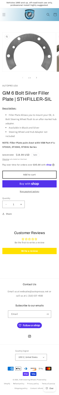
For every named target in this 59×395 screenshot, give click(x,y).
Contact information (38, 388)
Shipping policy (21, 388)
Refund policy (18, 383)
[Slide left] (22, 77)
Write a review (29, 251)
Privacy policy (33, 383)
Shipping (5, 159)
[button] (3, 14)
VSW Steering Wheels (27, 380)
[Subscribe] (47, 314)
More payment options (29, 191)
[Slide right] (36, 77)
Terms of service (48, 383)
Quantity (6, 198)
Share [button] (9, 213)
